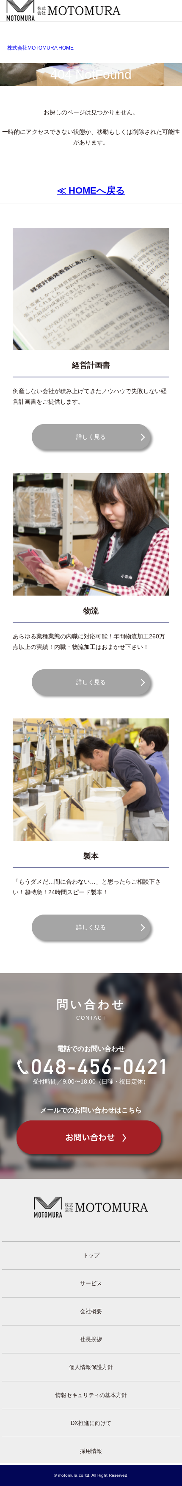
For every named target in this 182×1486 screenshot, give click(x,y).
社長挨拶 (91, 1339)
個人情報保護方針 (91, 1367)
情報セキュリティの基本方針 (91, 1395)
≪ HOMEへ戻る (91, 190)
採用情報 (91, 1451)
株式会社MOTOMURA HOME (40, 48)
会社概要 (91, 1311)
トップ (91, 1255)
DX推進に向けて (91, 1423)
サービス (91, 1283)
